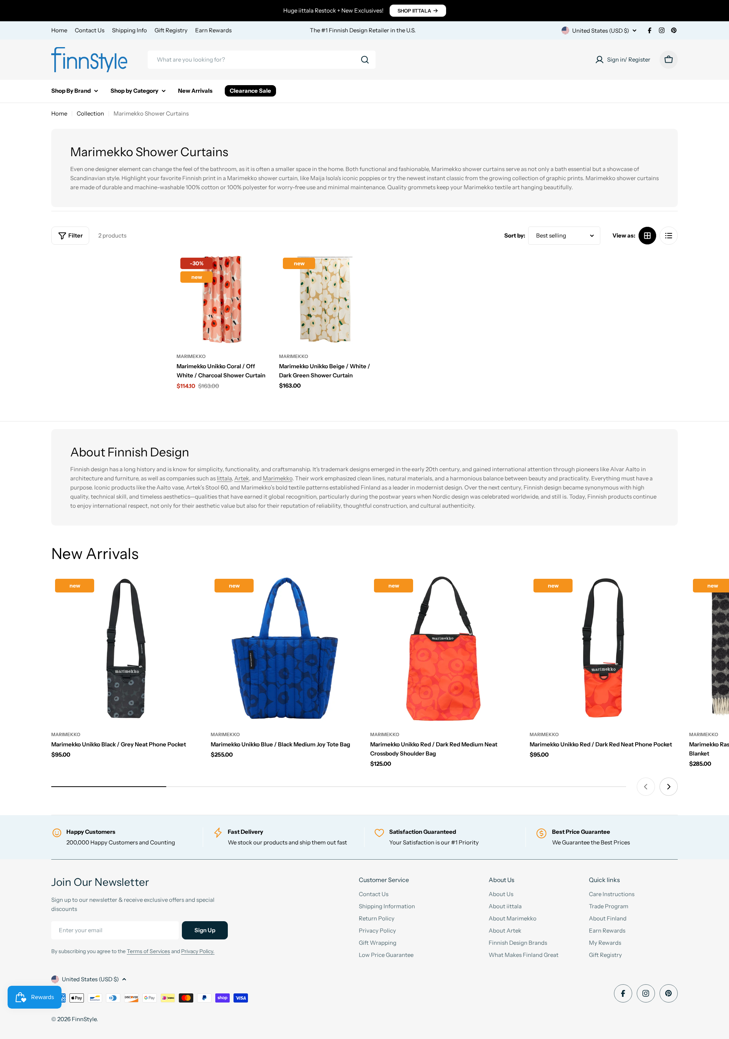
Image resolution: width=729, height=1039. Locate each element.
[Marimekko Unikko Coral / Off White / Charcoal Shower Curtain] (222, 299)
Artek (241, 478)
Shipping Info (129, 30)
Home (59, 30)
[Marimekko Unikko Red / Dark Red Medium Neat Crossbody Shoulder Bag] (444, 649)
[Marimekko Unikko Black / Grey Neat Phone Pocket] (125, 649)
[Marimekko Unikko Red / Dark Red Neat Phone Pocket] (604, 649)
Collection (90, 113)
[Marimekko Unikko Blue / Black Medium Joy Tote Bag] (285, 649)
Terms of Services (148, 951)
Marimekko (191, 356)
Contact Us (89, 30)
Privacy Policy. (198, 951)
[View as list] (669, 235)
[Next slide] (669, 787)
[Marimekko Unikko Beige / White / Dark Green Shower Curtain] (324, 299)
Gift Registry (171, 30)
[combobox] (262, 60)
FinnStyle (84, 1019)
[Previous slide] (646, 787)
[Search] (364, 59)
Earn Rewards (213, 30)
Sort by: (514, 235)
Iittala (224, 478)
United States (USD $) (600, 30)
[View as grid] (647, 235)
